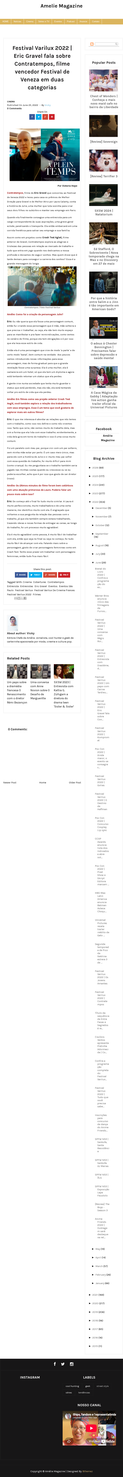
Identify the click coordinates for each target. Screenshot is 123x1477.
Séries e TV (43, 21)
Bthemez (87, 1471)
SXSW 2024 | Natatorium (104, 212)
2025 (95, 476)
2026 (95, 467)
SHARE (22, 575)
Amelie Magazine (62, 6)
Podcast (71, 21)
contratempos (56, 582)
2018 (95, 1320)
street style (103, 1386)
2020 (95, 1303)
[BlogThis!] (18, 598)
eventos (52, 586)
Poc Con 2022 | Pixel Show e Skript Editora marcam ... (102, 875)
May (98, 1248)
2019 (95, 1312)
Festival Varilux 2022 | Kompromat (102, 734)
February (100, 1274)
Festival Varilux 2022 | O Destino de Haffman (101, 801)
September (101, 533)
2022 (95, 501)
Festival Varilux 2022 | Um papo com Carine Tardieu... (102, 684)
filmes (37, 594)
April (98, 1257)
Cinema (29, 21)
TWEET (36, 575)
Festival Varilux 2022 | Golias (100, 781)
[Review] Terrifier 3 (104, 176)
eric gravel (41, 586)
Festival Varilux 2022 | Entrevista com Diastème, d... (102, 659)
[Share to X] (22, 598)
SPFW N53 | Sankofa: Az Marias (102, 1163)
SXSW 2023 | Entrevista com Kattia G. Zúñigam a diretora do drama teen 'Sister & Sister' (64, 694)
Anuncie (83, 21)
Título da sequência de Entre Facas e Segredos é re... (102, 1020)
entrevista (13, 586)
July (98, 553)
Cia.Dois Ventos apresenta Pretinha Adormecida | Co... (102, 1044)
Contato (95, 21)
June (98, 562)
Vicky (30, 633)
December (101, 508)
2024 (95, 484)
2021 (95, 1294)
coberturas (39, 582)
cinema (11, 101)
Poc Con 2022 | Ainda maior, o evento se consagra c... (101, 758)
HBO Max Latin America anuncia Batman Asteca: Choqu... (101, 902)
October (100, 525)
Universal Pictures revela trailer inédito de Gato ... (102, 927)
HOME (5, 21)
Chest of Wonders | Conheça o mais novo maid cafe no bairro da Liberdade (103, 101)
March (99, 1266)
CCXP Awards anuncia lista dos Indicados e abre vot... (102, 848)
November (101, 516)
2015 (95, 1346)
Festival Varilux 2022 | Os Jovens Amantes (101, 977)
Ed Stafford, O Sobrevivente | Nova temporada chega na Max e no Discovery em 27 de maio (104, 256)
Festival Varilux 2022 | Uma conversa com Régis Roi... (101, 630)
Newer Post (9, 782)
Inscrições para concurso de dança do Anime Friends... (101, 1123)
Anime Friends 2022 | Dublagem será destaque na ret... (101, 1228)
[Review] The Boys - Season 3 (102, 1207)
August (100, 545)
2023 (95, 493)
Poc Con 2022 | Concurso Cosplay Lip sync (101, 824)
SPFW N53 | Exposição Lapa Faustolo (102, 1191)
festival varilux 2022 (19, 594)
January (100, 1283)
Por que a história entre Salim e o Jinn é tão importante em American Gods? (104, 304)
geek (87, 1386)
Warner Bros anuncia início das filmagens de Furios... (102, 603)
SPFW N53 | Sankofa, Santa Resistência (102, 1145)
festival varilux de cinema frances (54, 590)
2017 (95, 1329)
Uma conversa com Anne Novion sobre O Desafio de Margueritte (40, 690)
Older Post (75, 782)
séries (69, 1392)
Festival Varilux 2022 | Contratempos (101, 998)
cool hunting (72, 1386)
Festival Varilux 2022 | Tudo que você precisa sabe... (101, 1097)
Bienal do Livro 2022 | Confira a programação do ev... (102, 578)
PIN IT (65, 575)
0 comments (14, 108)
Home (42, 782)
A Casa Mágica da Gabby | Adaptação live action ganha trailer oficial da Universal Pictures (104, 400)
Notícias (17, 21)
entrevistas (26, 586)
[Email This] (15, 598)
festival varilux (24, 590)
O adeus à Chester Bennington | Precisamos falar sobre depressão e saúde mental (104, 351)
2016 (95, 1337)
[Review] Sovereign (104, 142)
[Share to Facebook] (25, 598)
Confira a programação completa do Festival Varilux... (102, 1070)
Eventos (58, 21)
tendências (84, 1392)
